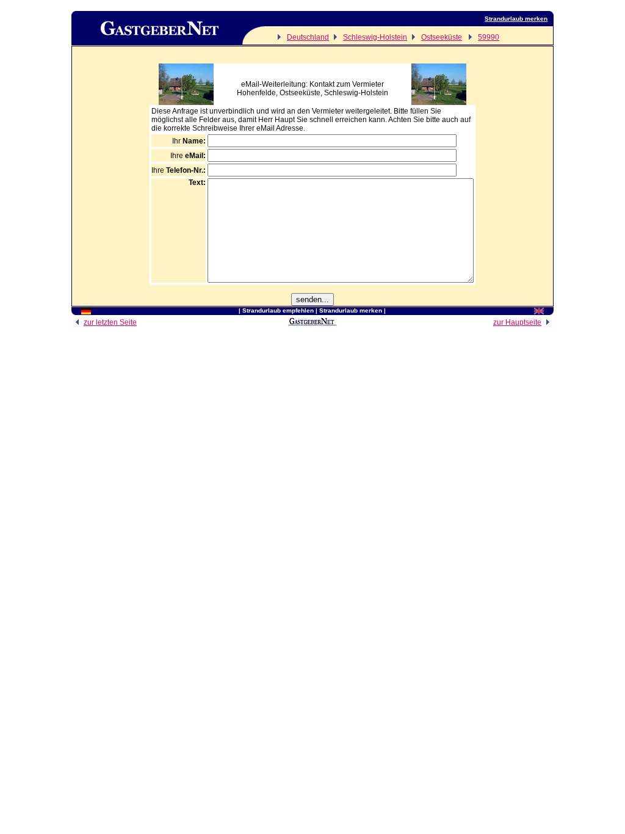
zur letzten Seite (110, 322)
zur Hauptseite (517, 322)
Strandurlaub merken (516, 18)
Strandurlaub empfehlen (278, 310)
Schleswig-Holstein (375, 37)
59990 (488, 37)
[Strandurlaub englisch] (539, 312)
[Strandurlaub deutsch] (86, 312)
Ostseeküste (441, 37)
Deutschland (308, 37)
